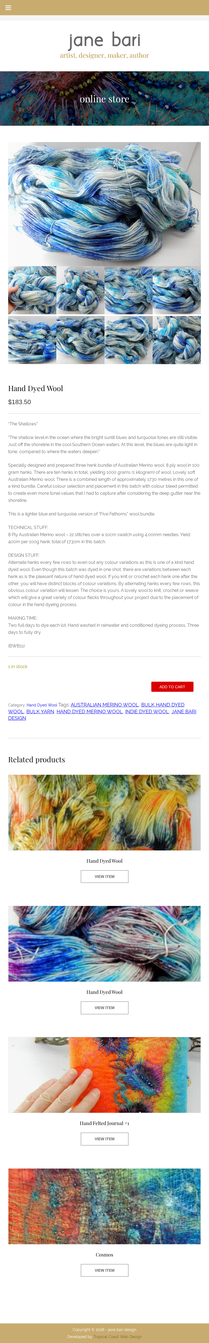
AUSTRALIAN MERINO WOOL (105, 705)
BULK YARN (40, 711)
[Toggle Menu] (8, 7)
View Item (105, 876)
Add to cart (172, 687)
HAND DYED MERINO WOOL (90, 711)
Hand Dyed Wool (42, 705)
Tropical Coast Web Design (117, 1337)
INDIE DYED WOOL (147, 711)
